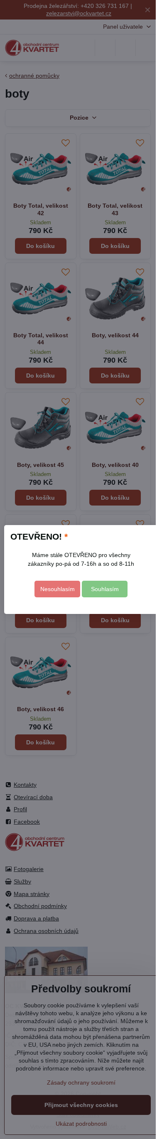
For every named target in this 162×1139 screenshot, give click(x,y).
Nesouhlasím (57, 589)
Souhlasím (105, 589)
